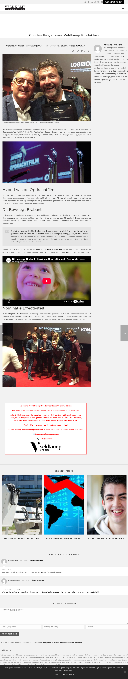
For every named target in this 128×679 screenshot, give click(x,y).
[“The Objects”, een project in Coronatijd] (22, 505)
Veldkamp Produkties (14, 46)
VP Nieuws (80, 46)
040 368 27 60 (113, 2)
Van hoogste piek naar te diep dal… (64, 538)
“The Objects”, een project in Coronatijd (22, 538)
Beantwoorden (36, 561)
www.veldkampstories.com (32, 429)
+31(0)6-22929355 (47, 439)
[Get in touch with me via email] (95, 87)
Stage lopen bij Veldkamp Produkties (107, 538)
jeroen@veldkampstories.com (47, 434)
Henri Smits (13, 561)
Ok (57, 674)
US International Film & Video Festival (49, 249)
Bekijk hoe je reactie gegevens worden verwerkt (62, 642)
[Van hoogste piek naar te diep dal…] (64, 505)
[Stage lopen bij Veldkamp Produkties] (106, 505)
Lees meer (68, 674)
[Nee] (125, 672)
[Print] (73, 51)
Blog (73, 46)
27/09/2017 (36, 46)
